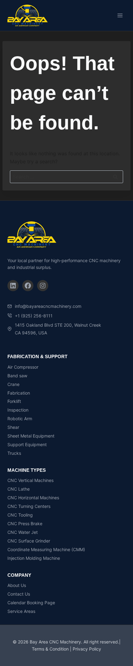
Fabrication (18, 393)
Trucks (14, 453)
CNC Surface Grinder (28, 540)
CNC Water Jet (22, 532)
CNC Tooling (20, 514)
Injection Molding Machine (33, 558)
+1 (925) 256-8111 (34, 315)
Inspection (17, 410)
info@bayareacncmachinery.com (48, 306)
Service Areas (21, 611)
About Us (16, 585)
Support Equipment (27, 444)
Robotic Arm (19, 418)
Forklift (14, 401)
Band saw (17, 375)
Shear (13, 427)
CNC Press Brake (24, 523)
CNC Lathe (18, 489)
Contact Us (18, 594)
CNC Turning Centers (28, 506)
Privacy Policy (87, 648)
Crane (13, 384)
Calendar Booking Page (31, 602)
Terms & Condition (50, 648)
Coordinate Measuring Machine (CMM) (46, 549)
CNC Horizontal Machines (33, 497)
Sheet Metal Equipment (30, 435)
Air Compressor (22, 367)
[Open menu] (120, 15)
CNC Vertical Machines (30, 480)
